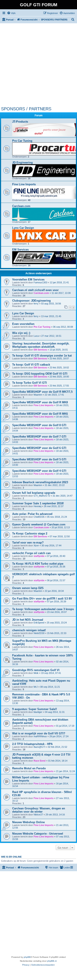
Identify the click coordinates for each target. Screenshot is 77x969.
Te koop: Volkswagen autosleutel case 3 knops (43, 609)
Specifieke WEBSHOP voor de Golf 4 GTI (39, 470)
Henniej (37, 506)
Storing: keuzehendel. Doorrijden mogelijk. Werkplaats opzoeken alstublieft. (41, 345)
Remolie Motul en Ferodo (29, 768)
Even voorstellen (23, 324)
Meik (36, 673)
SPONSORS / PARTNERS (26, 108)
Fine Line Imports (24, 184)
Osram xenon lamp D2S (28, 588)
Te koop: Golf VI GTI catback (31, 364)
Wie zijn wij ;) (21, 333)
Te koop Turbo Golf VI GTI (29, 382)
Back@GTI (39, 747)
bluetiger (38, 712)
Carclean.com (21, 206)
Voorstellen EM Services (28, 279)
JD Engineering (22, 162)
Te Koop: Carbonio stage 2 (29, 533)
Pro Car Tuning (22, 140)
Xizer (36, 545)
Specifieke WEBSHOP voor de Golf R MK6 (40, 413)
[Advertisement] (38, 65)
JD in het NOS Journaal (27, 619)
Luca (36, 336)
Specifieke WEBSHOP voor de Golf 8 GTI (39, 425)
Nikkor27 (38, 814)
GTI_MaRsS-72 (42, 495)
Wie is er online (11, 856)
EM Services (20, 249)
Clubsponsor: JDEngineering (31, 300)
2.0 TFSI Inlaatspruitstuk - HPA (32, 744)
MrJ (36, 686)
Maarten (38, 394)
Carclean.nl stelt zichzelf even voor (35, 290)
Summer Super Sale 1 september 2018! (38, 503)
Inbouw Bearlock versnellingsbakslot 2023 (40, 482)
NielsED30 (39, 633)
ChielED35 (39, 517)
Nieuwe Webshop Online (28, 822)
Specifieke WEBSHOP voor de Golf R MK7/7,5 (42, 391)
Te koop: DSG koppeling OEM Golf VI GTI (39, 373)
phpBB (27, 957)
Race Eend (40, 760)
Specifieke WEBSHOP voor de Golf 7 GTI (39, 436)
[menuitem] (11, 13)
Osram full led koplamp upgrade (33, 492)
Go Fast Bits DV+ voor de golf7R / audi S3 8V (42, 598)
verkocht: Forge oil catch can (31, 553)
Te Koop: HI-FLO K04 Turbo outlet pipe (37, 563)
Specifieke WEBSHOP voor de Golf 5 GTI (39, 459)
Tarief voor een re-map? (28, 542)
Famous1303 (40, 282)
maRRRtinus (40, 736)
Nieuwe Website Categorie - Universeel (37, 833)
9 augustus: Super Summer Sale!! (34, 709)
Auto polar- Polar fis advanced (32, 514)
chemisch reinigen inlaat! (29, 630)
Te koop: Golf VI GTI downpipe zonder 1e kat (42, 355)
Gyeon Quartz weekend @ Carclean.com (38, 524)
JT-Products (20, 121)
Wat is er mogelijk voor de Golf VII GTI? (38, 733)
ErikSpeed (39, 622)
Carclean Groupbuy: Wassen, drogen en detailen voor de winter (38, 810)
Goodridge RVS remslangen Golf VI (35, 670)
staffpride (39, 556)
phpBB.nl (51, 961)
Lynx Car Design (23, 227)
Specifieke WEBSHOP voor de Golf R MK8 (40, 402)
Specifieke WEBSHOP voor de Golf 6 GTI (39, 448)
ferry (36, 303)
